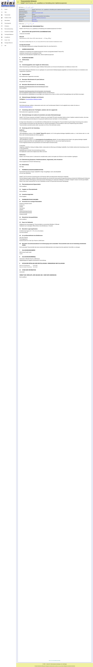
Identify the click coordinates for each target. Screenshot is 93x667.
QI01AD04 (34, 19)
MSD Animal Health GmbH (37, 12)
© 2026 (44, 664)
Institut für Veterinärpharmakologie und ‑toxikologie (56, 664)
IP (29, 7)
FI (26, 7)
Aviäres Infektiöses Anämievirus (39, 17)
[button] (91, 2)
